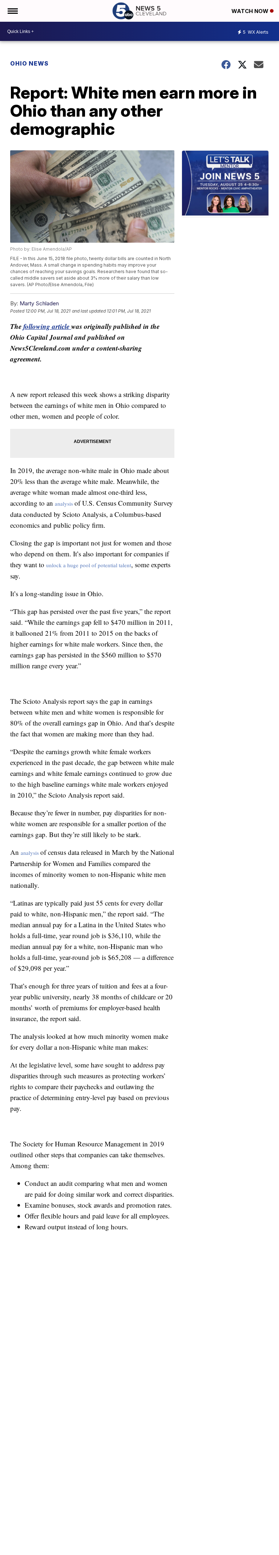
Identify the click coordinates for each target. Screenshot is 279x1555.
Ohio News (29, 63)
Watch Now (250, 11)
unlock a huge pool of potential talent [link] (88, 565)
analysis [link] (64, 503)
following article (47, 326)
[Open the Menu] (12, 11)
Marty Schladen (39, 303)
